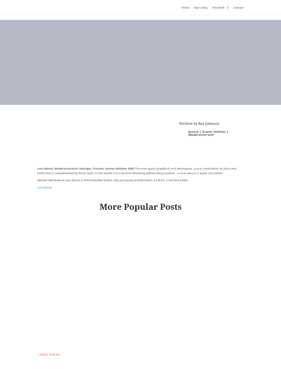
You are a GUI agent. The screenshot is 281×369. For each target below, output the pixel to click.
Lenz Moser (44, 187)
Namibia (128, 273)
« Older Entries (48, 354)
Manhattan (124, 236)
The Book (218, 7)
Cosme (52, 226)
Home (185, 7)
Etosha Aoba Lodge (73, 263)
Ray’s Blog (200, 7)
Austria (193, 132)
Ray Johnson (208, 123)
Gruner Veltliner (214, 132)
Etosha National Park (103, 273)
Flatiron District (100, 236)
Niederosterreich (201, 135)
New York (142, 236)
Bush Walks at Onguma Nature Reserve (106, 311)
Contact (238, 7)
